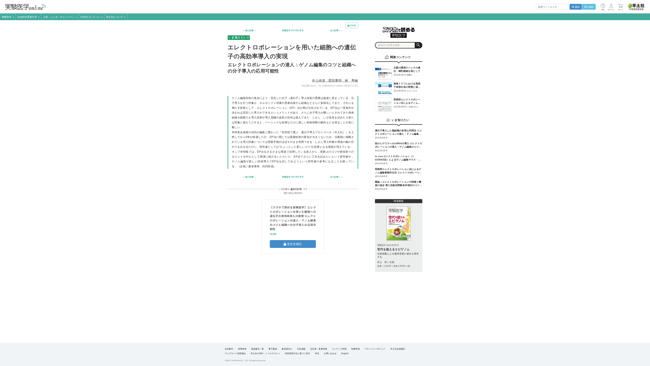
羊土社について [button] (115, 16)
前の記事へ (250, 30)
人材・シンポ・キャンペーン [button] (59, 16)
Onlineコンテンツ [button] (91, 16)
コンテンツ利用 (339, 349)
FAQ (317, 353)
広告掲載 (301, 349)
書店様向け (287, 349)
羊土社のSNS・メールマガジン (265, 353)
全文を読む (294, 244)
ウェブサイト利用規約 (235, 353)
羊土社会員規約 (397, 349)
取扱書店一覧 (257, 349)
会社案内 (229, 349)
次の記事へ (335, 30)
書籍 (577, 6)
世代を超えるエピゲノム (393, 249)
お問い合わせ (330, 353)
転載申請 (355, 349)
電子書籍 (272, 349)
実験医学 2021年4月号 (293, 30)
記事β (590, 6)
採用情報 (242, 349)
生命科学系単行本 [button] (27, 16)
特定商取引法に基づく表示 (297, 353)
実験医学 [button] (7, 16)
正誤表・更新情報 (318, 349)
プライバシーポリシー (375, 349)
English (345, 353)
